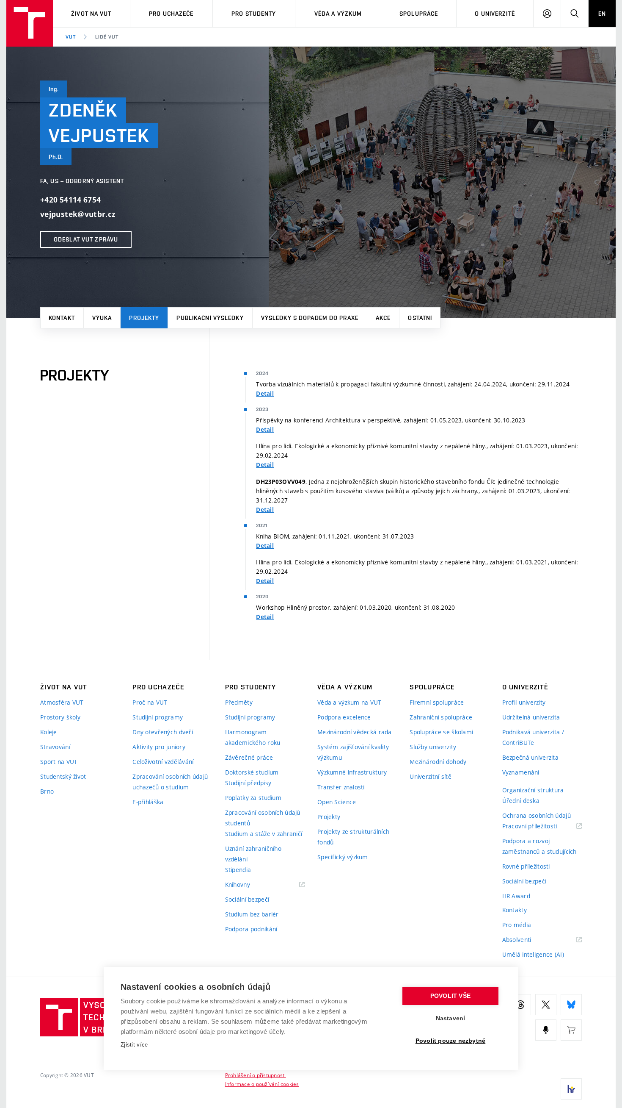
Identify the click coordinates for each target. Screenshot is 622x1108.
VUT (71, 37)
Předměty (239, 702)
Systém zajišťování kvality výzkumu (353, 752)
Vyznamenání (520, 772)
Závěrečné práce (249, 757)
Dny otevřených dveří (162, 732)
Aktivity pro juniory (158, 747)
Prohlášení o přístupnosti (255, 1075)
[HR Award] (571, 1089)
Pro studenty (253, 13)
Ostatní (420, 317)
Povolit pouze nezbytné (450, 1041)
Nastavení (450, 1018)
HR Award (516, 896)
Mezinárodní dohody (438, 762)
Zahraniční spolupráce (441, 717)
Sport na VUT (58, 762)
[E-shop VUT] (571, 1030)
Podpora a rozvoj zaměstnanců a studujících (539, 846)
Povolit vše (450, 996)
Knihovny (248, 885)
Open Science (336, 802)
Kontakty (514, 910)
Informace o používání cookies (262, 1083)
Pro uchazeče (171, 13)
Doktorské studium (252, 772)
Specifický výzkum (342, 857)
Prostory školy (60, 717)
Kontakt (62, 317)
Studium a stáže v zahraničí (264, 834)
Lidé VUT (106, 37)
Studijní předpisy (248, 783)
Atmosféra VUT (62, 702)
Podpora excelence (344, 717)
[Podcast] (545, 1030)
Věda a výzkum (338, 13)
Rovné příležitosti (526, 866)
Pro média (516, 925)
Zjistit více (134, 1044)
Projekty (144, 317)
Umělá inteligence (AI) (533, 954)
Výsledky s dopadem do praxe (309, 317)
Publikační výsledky (209, 317)
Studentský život (63, 776)
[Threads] (520, 1004)
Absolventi (527, 940)
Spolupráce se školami (441, 732)
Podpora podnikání (251, 929)
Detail (265, 393)
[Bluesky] (571, 1004)
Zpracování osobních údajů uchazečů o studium (170, 781)
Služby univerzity (433, 747)
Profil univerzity (524, 702)
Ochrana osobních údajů (536, 815)
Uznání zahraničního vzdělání (253, 853)
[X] (545, 1004)
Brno (47, 791)
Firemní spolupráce (437, 702)
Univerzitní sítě (430, 776)
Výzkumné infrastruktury (352, 772)
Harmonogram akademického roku (253, 737)
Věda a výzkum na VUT (349, 702)
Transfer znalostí (341, 787)
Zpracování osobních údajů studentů (262, 817)
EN (602, 13)
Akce (383, 317)
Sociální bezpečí (247, 899)
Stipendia (238, 870)
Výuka (102, 317)
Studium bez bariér (252, 914)
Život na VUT (91, 13)
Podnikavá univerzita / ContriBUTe (533, 737)
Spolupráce (418, 13)
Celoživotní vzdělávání (162, 762)
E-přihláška (147, 802)
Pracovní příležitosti (540, 826)
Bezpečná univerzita (530, 757)
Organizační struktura (533, 790)
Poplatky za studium (253, 798)
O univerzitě (495, 13)
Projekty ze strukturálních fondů (353, 837)
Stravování (55, 747)
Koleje (48, 732)
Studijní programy (157, 717)
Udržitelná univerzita (531, 717)
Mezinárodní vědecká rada (354, 732)
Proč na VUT (149, 702)
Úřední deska (520, 801)
